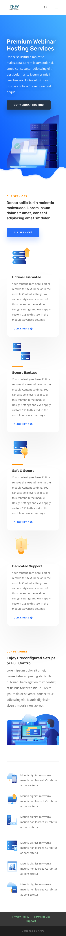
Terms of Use (42, 916)
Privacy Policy (20, 916)
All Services (23, 232)
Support (31, 921)
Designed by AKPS (33, 931)
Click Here (21, 328)
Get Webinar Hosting (29, 105)
